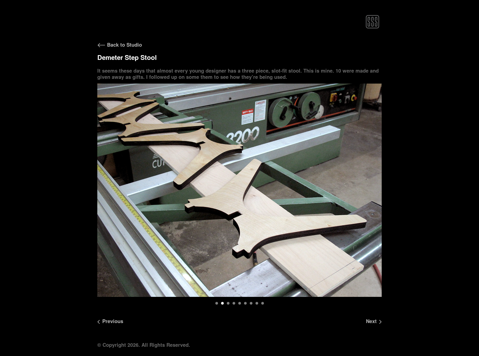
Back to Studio (124, 44)
